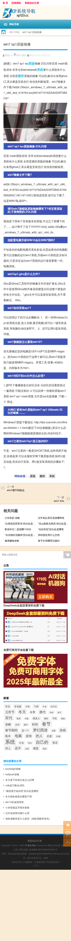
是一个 (25, 730)
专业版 (17, 706)
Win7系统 (14, 32)
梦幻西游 (40, 729)
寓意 (19, 718)
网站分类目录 (54, 845)
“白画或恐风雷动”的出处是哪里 (21, 523)
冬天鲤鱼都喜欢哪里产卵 (18, 796)
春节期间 (11, 730)
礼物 (58, 736)
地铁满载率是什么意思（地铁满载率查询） (28, 818)
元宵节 (9, 712)
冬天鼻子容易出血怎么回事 (19, 780)
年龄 (27, 718)
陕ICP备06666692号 (47, 849)
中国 (28, 706)
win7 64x (59, 501)
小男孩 (35, 865)
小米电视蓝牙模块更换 (17, 807)
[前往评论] (67, 833)
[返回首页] (67, 825)
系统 (40, 69)
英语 (55, 742)
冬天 (22, 711)
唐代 (42, 712)
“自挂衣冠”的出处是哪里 (51, 529)
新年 (26, 724)
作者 (45, 706)
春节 (46, 724)
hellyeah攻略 (12, 774)
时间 (35, 724)
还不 (18, 748)
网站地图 (23, 849)
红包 (21, 742)
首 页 (5, 2)
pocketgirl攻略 (13, 768)
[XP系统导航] (35, 13)
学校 (51, 712)
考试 (30, 743)
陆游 (45, 748)
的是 (49, 736)
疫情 (29, 736)
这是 (27, 748)
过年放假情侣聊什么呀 (17, 813)
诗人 (8, 748)
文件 (17, 724)
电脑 (18, 735)
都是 (36, 748)
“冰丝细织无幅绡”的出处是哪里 (21, 535)
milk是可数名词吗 (14, 785)
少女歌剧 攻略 (12, 517)
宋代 (8, 717)
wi (12, 55)
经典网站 (16, 2)
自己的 (42, 742)
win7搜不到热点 (15, 490)
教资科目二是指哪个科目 (18, 529)
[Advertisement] (35, 905)
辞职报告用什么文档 (49, 535)
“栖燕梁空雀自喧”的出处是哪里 (21, 791)
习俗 (36, 706)
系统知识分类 (32, 2)
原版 (31, 63)
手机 (54, 718)
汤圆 (53, 730)
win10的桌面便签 (14, 802)
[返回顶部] (67, 842)
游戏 (63, 730)
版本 (8, 736)
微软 (21, 76)
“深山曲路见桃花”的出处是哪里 (54, 523)
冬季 (32, 712)
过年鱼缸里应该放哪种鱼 (51, 517)
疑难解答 (33, 849)
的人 (39, 735)
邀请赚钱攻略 (12, 540)
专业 (7, 706)
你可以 (54, 706)
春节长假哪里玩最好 (49, 540)
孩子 (59, 712)
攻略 (8, 724)
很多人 (36, 718)
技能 (63, 718)
